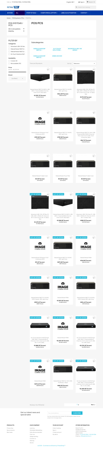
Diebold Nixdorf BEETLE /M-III (18, 49)
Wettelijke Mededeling (36, 430)
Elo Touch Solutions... (57, 49)
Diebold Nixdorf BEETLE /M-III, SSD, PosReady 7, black (63, 381)
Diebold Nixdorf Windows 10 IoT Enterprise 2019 (40, 133)
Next (93, 405)
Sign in (54, 430)
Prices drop (10, 428)
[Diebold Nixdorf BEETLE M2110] (39, 54)
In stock (14, 61)
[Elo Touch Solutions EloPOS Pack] (57, 46)
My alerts (55, 434)
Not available (16, 63)
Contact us (33, 438)
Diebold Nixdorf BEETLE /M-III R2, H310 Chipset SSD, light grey (86, 298)
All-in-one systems (14, 29)
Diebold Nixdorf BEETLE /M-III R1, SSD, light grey (63, 90)
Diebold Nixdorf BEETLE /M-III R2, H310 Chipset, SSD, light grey (40, 298)
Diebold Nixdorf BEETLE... (39, 49)
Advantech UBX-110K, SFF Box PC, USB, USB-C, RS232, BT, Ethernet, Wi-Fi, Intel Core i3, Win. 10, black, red (86, 92)
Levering (32, 428)
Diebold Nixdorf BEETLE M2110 (18, 51)
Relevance (84, 63)
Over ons (32, 434)
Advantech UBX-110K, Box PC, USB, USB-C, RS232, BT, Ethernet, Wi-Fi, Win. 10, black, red (85, 216)
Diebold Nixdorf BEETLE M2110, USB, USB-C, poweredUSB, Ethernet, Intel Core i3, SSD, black (40, 91)
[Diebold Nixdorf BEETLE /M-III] (39, 46)
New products (11, 430)
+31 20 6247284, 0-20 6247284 (21, 2)
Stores (32, 442)
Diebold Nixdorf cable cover (40, 176)
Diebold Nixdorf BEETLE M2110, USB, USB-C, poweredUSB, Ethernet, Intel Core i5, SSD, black (63, 216)
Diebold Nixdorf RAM (85, 257)
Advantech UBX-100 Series (18, 46)
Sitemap (32, 440)
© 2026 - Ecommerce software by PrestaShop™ (51, 445)
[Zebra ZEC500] (57, 54)
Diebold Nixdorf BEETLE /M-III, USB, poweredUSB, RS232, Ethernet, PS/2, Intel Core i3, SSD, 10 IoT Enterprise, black (85, 135)
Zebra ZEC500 (57, 56)
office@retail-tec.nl (86, 436)
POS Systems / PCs (15, 24)
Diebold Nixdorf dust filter (63, 176)
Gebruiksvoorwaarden (36, 432)
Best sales (10, 432)
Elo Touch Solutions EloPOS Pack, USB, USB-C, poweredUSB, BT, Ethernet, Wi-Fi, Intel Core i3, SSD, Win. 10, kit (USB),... (40, 340)
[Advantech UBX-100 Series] (75, 46)
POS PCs (11, 31)
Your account (58, 425)
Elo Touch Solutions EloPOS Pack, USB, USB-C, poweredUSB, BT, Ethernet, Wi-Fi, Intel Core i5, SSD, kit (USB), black (86, 340)
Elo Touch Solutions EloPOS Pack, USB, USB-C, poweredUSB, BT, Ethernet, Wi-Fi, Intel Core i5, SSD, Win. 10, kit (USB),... (86, 383)
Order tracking (57, 428)
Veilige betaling (34, 436)
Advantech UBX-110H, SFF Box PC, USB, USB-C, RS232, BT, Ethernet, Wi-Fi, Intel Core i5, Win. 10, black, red (40, 217)
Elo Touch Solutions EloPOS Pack (18, 54)
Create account (57, 432)
